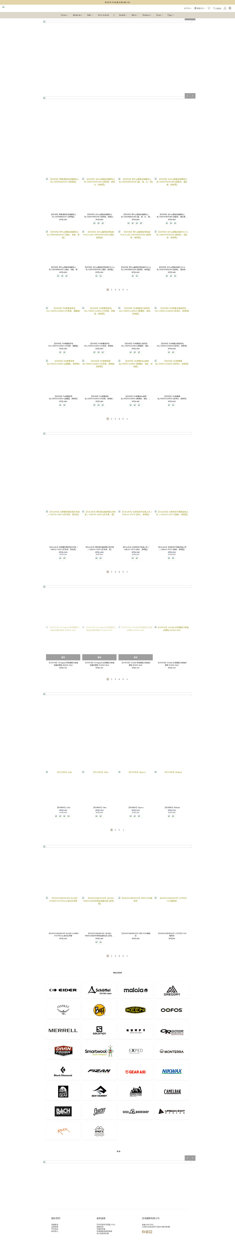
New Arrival (103, 15)
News (63, 15)
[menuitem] (107, 289)
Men (134, 15)
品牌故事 (54, 1227)
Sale (89, 15)
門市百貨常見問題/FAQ (106, 1224)
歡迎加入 (54, 1231)
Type (170, 15)
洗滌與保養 (101, 1229)
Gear (158, 15)
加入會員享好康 (103, 1233)
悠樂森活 (54, 1224)
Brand (122, 15)
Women (146, 15)
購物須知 (100, 1227)
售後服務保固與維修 (104, 1231)
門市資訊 (54, 1229)
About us (77, 15)
